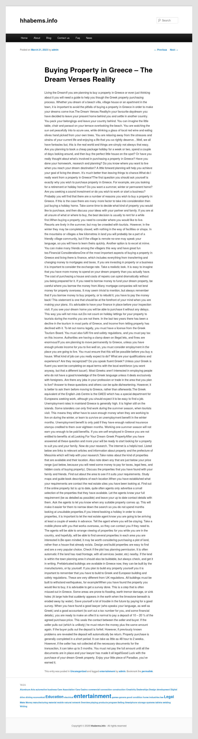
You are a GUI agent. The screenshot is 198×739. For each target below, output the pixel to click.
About (37, 38)
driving (29, 697)
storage (142, 702)
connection (106, 689)
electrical (68, 697)
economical (39, 697)
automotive (41, 689)
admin (55, 49)
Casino (84, 689)
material (52, 702)
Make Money (26, 702)
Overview (85, 702)
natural (68, 702)
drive (22, 697)
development (163, 689)
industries (154, 697)
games (115, 697)
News (89, 38)
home (146, 697)
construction (119, 689)
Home (24, 38)
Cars (77, 689)
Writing (23, 706)
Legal (169, 696)
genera (122, 697)
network (76, 702)
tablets (158, 702)
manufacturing (40, 702)
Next (174, 49)
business (52, 689)
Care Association (66, 689)
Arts (33, 689)
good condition (135, 697)
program (112, 702)
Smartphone (131, 702)
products (103, 702)
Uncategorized (78, 671)
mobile (60, 702)
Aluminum (25, 689)
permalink (147, 671)
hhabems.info (38, 20)
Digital (174, 689)
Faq (78, 38)
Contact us (63, 38)
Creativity (131, 689)
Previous (160, 49)
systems (150, 702)
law (161, 697)
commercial (94, 689)
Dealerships (142, 689)
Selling (121, 702)
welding (167, 702)
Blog (48, 38)
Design (152, 689)
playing (94, 702)
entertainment (107, 671)
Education (54, 696)
